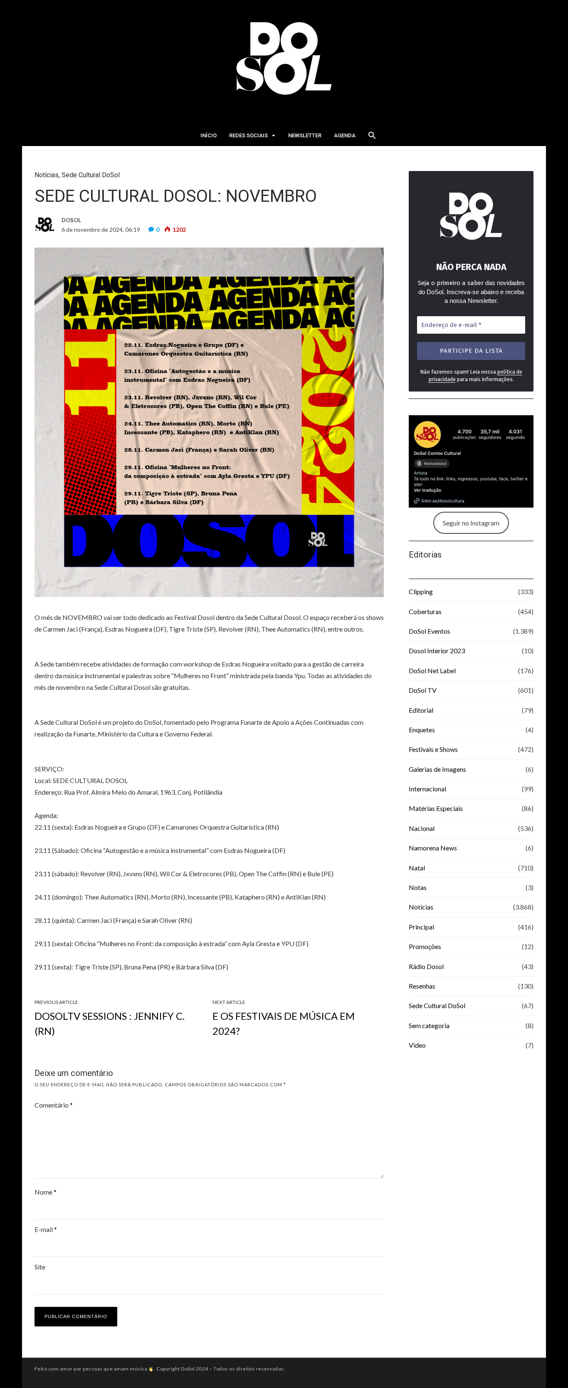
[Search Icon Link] (372, 137)
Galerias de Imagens (437, 769)
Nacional (422, 828)
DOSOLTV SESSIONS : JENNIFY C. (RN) (110, 1023)
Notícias (47, 175)
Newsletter (304, 135)
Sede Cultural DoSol (91, 175)
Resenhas (422, 986)
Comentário (54, 1105)
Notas (418, 887)
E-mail (46, 1229)
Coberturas (425, 611)
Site (40, 1267)
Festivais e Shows (433, 749)
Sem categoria (429, 1025)
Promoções (425, 946)
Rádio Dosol (426, 966)
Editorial (421, 710)
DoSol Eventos (429, 631)
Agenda (345, 135)
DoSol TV (423, 690)
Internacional (427, 789)
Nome (46, 1192)
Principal (421, 927)
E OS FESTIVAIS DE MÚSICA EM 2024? (283, 1023)
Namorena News (433, 848)
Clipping (421, 591)
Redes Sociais (248, 135)
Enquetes (422, 730)
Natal (417, 868)
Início (208, 135)
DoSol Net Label (432, 670)
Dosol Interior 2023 (437, 650)
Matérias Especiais (436, 808)
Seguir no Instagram (471, 523)
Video (417, 1045)
